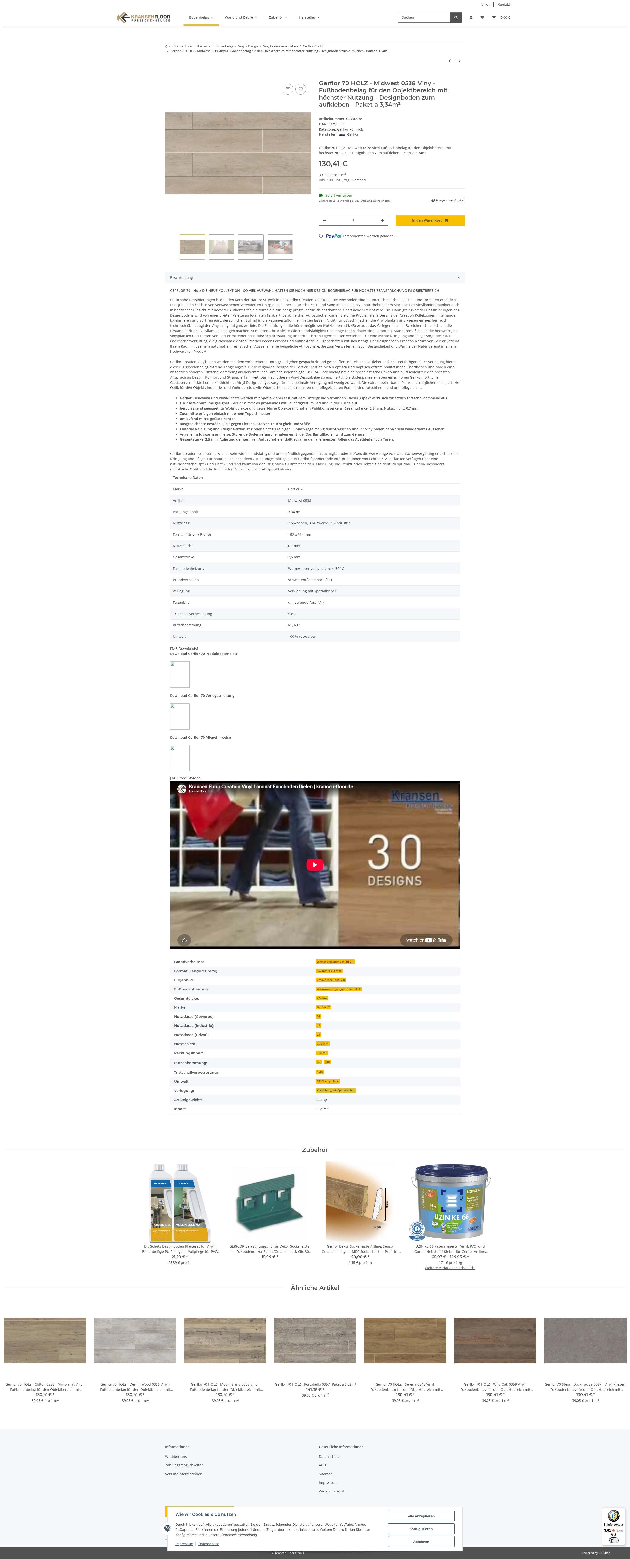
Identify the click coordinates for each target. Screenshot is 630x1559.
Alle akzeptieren (421, 1516)
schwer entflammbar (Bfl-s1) (335, 961)
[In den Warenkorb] (169, 77)
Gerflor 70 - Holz (350, 129)
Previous (12, 1354)
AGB (322, 1465)
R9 (318, 1062)
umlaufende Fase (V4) (331, 980)
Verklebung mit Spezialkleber (336, 1090)
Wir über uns (176, 1456)
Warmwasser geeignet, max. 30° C (339, 989)
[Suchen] (456, 17)
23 (318, 1034)
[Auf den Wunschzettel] (300, 89)
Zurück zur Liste (180, 46)
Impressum (184, 1544)
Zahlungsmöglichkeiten (184, 1465)
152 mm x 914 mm (329, 970)
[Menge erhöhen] (382, 220)
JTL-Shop (604, 1553)
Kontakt (504, 4)
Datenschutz (208, 1544)
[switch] (614, 1540)
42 (318, 1025)
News (485, 4)
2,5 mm (322, 998)
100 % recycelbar (327, 1081)
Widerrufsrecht (331, 1491)
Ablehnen (421, 1542)
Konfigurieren (421, 1529)
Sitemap (325, 1474)
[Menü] (622, 1510)
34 (318, 1016)
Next (618, 1354)
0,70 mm (322, 1043)
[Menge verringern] (324, 220)
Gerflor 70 (323, 1007)
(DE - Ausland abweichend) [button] (372, 201)
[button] (471, 17)
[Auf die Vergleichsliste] (288, 89)
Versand (359, 180)
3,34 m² (322, 1053)
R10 (327, 1062)
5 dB (320, 1072)
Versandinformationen (183, 1474)
